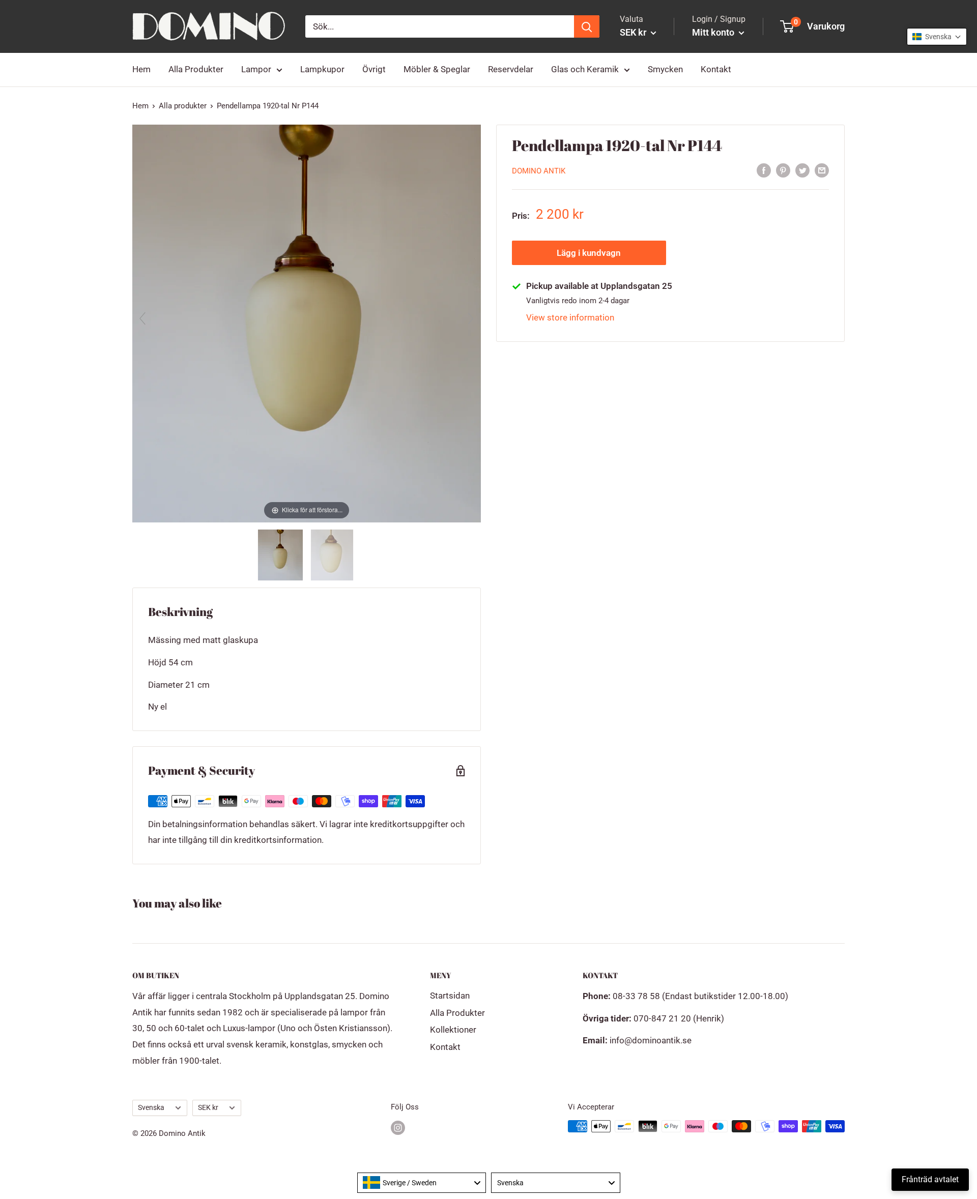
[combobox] (421, 1183)
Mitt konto (714, 32)
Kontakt (716, 69)
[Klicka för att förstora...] (306, 322)
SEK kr (208, 1107)
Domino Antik (538, 171)
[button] (936, 36)
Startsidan (450, 995)
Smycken (665, 69)
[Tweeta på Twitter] (802, 170)
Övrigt (374, 69)
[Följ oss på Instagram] (398, 1127)
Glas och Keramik (585, 69)
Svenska (151, 1107)
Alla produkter (183, 105)
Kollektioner (453, 1030)
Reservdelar (510, 69)
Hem (141, 69)
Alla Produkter (195, 69)
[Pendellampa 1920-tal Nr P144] (281, 555)
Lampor (256, 69)
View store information (570, 317)
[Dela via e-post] (822, 170)
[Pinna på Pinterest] (783, 170)
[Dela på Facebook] (764, 170)
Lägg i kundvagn (589, 253)
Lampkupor (322, 69)
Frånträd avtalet (930, 1179)
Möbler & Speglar (437, 69)
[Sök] (586, 26)
